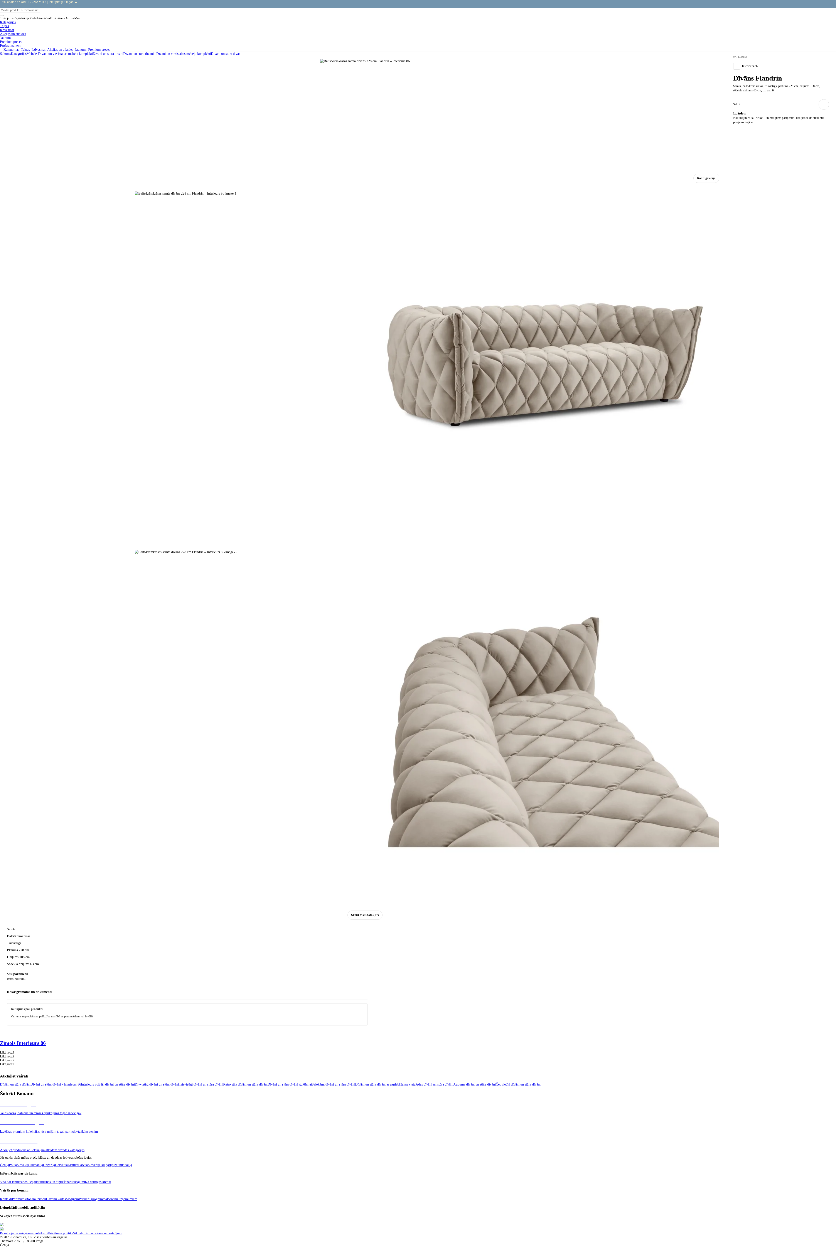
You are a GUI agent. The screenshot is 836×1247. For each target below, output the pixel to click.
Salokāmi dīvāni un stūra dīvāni (333, 1084)
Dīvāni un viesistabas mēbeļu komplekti (65, 53)
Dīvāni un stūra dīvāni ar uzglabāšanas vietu (385, 1084)
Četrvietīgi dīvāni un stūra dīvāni (518, 1084)
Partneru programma (93, 1199)
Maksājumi (77, 1182)
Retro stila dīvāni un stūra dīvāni (245, 1084)
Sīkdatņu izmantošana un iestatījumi (97, 1233)
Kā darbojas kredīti (98, 1182)
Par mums (19, 1199)
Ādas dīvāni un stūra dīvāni (434, 1084)
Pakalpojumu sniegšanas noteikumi (24, 1233)
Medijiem (72, 1199)
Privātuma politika (60, 1233)
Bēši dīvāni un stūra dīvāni (116, 1084)
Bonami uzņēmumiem (122, 1199)
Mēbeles (32, 53)
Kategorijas (19, 53)
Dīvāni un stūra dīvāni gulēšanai (290, 1084)
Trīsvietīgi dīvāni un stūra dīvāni (201, 1084)
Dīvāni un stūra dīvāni (138, 53)
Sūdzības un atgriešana (54, 1182)
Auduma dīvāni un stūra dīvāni (474, 1084)
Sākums (5, 53)
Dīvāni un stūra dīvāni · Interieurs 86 (55, 1084)
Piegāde (32, 1182)
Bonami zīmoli (36, 1199)
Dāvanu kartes (56, 1199)
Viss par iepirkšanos (13, 1182)
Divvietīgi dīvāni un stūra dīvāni (157, 1084)
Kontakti (6, 1199)
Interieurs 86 (89, 1084)
